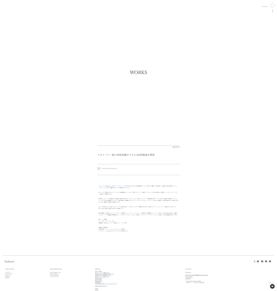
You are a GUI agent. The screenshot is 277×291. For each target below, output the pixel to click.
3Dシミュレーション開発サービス (102, 272)
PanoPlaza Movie (98, 279)
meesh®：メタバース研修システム (102, 276)
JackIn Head (110, 231)
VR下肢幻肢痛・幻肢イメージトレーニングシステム (106, 283)
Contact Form (188, 272)
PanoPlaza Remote (98, 278)
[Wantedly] (258, 261)
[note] (266, 261)
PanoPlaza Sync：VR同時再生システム (103, 275)
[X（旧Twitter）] (255, 261)
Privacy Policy (189, 276)
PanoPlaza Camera (98, 280)
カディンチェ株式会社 (104, 186)
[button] (265, 6)
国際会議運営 (98, 282)
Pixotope (97, 289)
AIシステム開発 (98, 271)
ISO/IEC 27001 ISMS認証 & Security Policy (196, 275)
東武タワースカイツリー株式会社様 (121, 186)
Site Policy (188, 278)
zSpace (96, 288)
